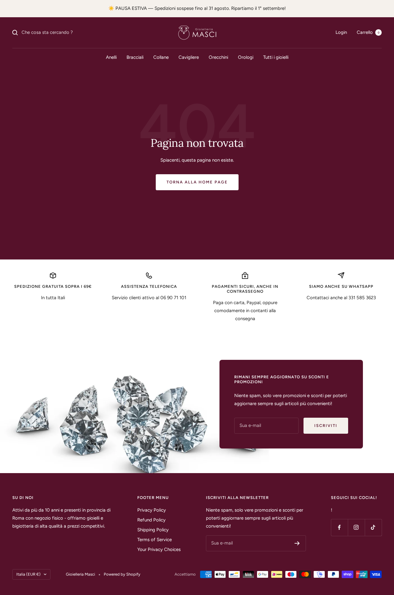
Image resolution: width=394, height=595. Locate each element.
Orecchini (218, 57)
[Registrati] (297, 543)
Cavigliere (189, 57)
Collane (161, 57)
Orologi (245, 57)
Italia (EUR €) (28, 574)
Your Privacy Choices (159, 549)
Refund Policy (151, 520)
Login (341, 32)
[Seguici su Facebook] (339, 527)
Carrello (368, 32)
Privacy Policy (151, 510)
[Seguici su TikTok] (373, 527)
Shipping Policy (153, 530)
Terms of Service (154, 539)
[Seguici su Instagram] (356, 527)
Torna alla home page (197, 182)
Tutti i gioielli (275, 57)
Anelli (111, 57)
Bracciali (135, 57)
